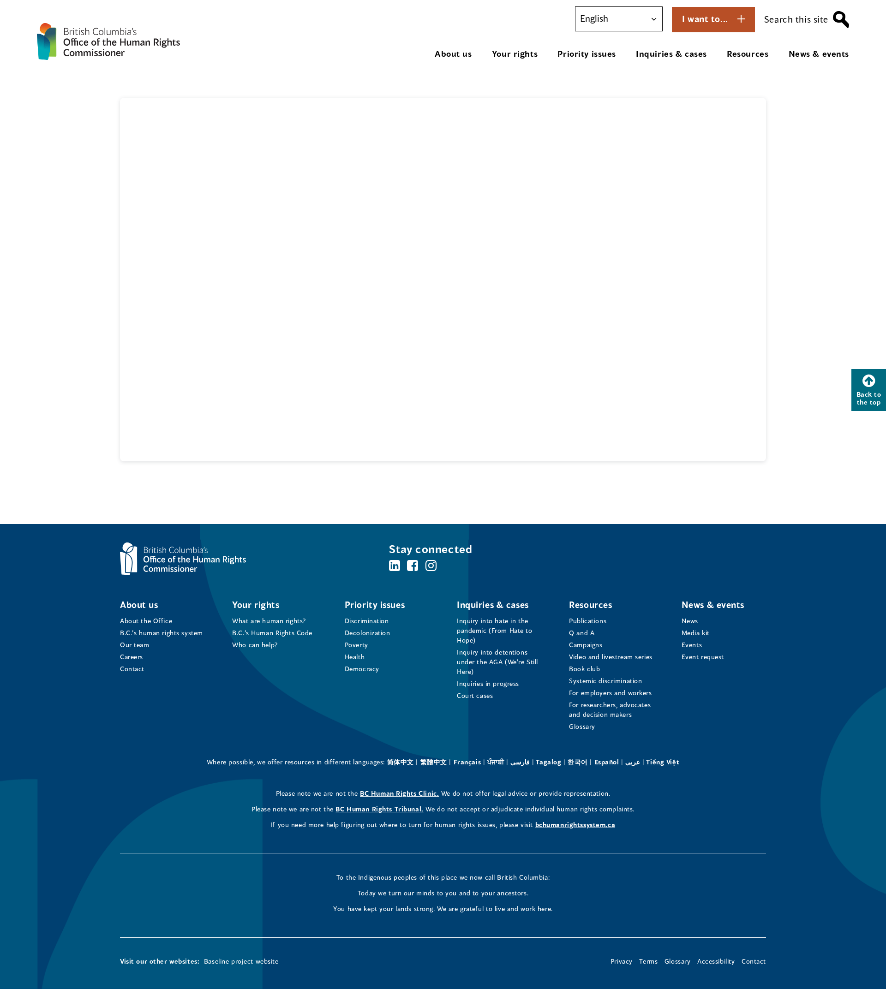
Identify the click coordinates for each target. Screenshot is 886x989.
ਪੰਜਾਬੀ (495, 762)
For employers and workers (610, 693)
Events (692, 645)
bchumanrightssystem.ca (575, 824)
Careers (131, 657)
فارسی (520, 762)
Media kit (696, 633)
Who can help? (255, 645)
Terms (648, 961)
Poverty (356, 645)
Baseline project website (241, 961)
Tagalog (548, 762)
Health (355, 657)
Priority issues (586, 53)
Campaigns (585, 645)
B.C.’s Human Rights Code (272, 633)
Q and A (581, 633)
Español (606, 762)
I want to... (705, 18)
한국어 (578, 762)
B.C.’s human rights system (161, 633)
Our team (135, 645)
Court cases (475, 695)
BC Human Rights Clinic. (399, 793)
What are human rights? (269, 621)
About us (453, 53)
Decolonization (367, 633)
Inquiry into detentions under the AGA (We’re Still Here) (497, 661)
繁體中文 (433, 762)
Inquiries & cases (671, 53)
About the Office (146, 621)
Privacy (622, 961)
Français (467, 762)
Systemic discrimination (605, 681)
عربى (632, 762)
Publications (587, 621)
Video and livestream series (610, 657)
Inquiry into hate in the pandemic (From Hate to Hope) (495, 630)
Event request (703, 657)
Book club (584, 669)
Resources (747, 53)
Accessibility (716, 961)
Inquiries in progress (488, 683)
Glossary (582, 726)
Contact (132, 669)
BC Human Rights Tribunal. (379, 809)
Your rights (515, 53)
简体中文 (400, 762)
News (690, 621)
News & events (819, 53)
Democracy (362, 669)
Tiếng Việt (662, 762)
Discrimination (367, 621)
